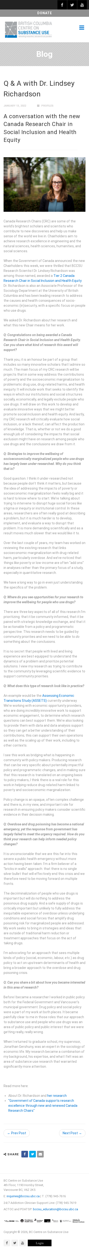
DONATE (44, 13)
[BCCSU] (28, 29)
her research (57, 1096)
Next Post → (72, 1133)
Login (40, 1243)
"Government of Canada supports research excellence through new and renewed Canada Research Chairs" (42, 1105)
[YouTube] (22, 1243)
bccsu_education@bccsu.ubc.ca (55, 1209)
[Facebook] (7, 1243)
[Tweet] (32, 1154)
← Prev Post (16, 1133)
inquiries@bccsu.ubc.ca (23, 1196)
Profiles (47, 105)
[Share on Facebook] (24, 1154)
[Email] (40, 1154)
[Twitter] (14, 1243)
